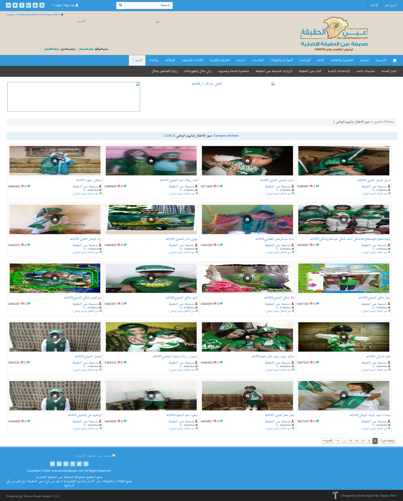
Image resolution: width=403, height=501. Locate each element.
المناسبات (258, 60)
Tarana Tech (388, 496)
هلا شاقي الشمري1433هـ (279, 298)
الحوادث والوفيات (281, 60)
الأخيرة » (327, 441)
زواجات (153, 60)
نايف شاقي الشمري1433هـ (182, 298)
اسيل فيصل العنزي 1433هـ (373, 180)
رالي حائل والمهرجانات (198, 71)
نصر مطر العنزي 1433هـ (279, 415)
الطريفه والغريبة (220, 60)
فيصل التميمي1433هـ (88, 356)
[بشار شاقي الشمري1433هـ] (343, 278)
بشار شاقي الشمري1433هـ (374, 298)
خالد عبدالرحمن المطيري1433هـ (274, 239)
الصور (138, 60)
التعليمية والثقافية (342, 60)
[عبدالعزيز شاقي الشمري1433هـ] (55, 278)
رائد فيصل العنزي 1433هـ (86, 239)
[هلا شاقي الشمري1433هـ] (247, 278)
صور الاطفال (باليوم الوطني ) (86, 194)
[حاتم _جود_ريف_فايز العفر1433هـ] (247, 337)
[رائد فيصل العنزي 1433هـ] (55, 219)
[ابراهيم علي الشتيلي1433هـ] (55, 395)
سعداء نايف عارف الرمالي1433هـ (370, 415)
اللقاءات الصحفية (192, 60)
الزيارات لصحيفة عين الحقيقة (273, 71)
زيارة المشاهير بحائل (164, 71)
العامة (320, 60)
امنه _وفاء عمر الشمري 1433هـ (179, 180)
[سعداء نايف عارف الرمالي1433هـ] (343, 395)
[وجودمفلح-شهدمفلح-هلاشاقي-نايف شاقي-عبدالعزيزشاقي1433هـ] (343, 219)
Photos (389, 122)
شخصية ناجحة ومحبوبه (233, 71)
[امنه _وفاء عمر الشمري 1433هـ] (151, 160)
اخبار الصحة (388, 71)
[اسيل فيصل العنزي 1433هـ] (343, 160)
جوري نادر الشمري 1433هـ (182, 239)
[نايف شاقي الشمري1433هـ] (151, 278)
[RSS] (8, 6)
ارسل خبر (390, 5)
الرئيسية (381, 60)
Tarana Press (32, 496)
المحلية (364, 60)
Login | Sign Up (64, 5)
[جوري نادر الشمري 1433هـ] (151, 219)
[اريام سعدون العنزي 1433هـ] (247, 160)
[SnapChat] (42, 6)
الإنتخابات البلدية (339, 71)
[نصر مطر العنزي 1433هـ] (247, 395)
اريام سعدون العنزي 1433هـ (277, 180)
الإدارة (374, 5)
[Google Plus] (29, 6)
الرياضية (305, 60)
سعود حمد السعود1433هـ (182, 415)
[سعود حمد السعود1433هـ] (151, 395)
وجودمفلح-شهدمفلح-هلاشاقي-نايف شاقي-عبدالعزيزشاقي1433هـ (350, 239)
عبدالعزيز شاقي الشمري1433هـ (83, 298)
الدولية (240, 60)
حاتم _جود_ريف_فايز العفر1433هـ (273, 356)
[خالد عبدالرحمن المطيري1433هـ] (247, 219)
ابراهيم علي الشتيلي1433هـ (85, 415)
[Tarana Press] (335, 496)
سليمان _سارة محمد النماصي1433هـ (175, 356)
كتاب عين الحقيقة (310, 71)
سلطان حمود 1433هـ (89, 180)
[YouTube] (35, 6)
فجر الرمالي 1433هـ (378, 356)
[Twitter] (15, 6)
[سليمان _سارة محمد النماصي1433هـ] (151, 337)
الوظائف (170, 60)
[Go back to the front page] (334, 39)
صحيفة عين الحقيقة (85, 186)
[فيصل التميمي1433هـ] (55, 337)
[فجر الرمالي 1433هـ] (343, 337)
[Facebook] (22, 6)
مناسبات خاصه (365, 71)
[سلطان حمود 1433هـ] (55, 160)
